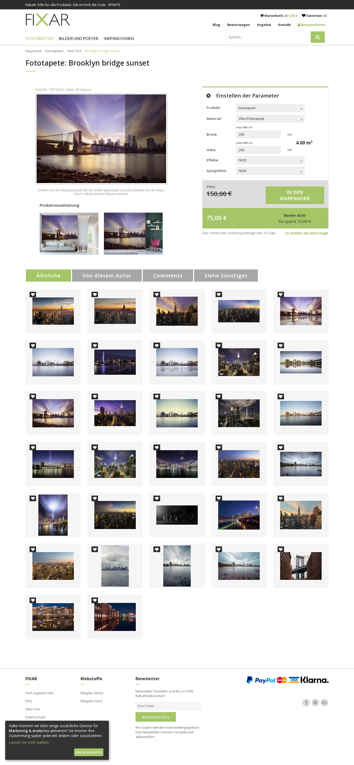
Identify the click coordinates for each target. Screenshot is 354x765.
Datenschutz (35, 717)
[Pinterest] (315, 702)
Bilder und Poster (78, 38)
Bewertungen (238, 24)
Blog (216, 24)
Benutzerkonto (312, 24)
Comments (168, 275)
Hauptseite (33, 51)
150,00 (216, 193)
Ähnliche (48, 275)
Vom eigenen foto (39, 693)
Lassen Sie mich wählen (29, 742)
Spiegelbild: (216, 170)
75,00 (214, 218)
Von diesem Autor (106, 275)
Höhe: (211, 150)
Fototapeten (39, 38)
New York (74, 51)
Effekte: (213, 160)
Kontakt (284, 24)
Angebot (264, 24)
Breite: (212, 134)
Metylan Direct (92, 693)
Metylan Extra (91, 701)
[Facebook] (306, 702)
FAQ (28, 701)
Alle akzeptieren (88, 752)
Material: (214, 118)
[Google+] (324, 702)
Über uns (32, 709)
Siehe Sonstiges (225, 275)
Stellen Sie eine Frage (308, 233)
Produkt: (214, 107)
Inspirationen (119, 38)
